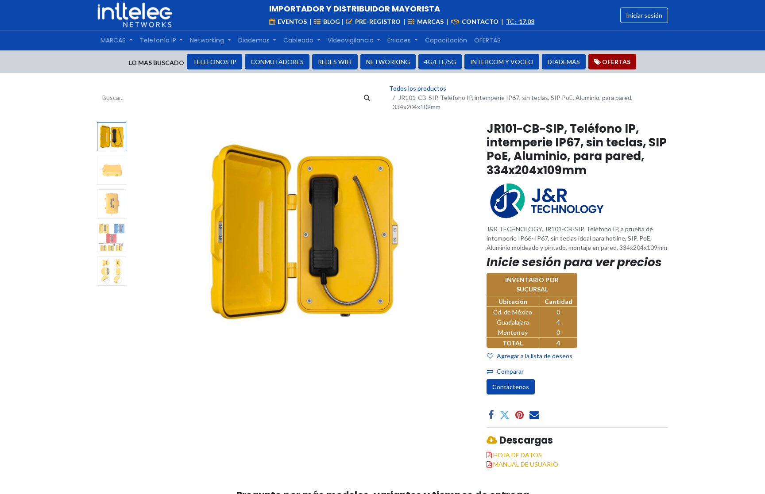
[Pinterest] (519, 415)
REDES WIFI (335, 61)
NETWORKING (388, 61)
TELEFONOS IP (214, 61)
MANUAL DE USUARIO (525, 464)
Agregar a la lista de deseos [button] (534, 356)
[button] (155, 232)
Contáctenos (510, 387)
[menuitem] (116, 40)
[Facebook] (491, 415)
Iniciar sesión (644, 15)
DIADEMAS (564, 61)
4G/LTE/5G (440, 61)
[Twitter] (505, 415)
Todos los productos (417, 88)
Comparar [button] (510, 371)
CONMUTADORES (277, 61)
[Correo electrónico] (534, 415)
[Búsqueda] (367, 97)
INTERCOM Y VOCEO (501, 61)
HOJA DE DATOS (517, 455)
